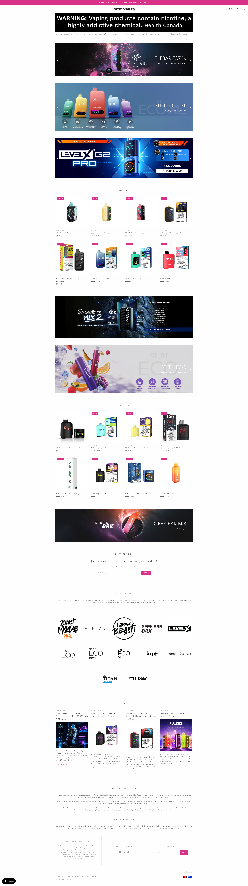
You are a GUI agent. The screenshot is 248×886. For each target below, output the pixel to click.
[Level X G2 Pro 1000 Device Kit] (141, 473)
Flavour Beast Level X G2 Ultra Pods (172, 448)
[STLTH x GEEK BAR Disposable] (176, 212)
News (13, 9)
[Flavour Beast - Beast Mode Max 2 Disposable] (72, 258)
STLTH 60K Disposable (133, 278)
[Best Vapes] (124, 9)
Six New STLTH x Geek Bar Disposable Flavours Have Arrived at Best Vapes (140, 716)
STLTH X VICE (94, 445)
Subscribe (146, 573)
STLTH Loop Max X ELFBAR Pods (136, 448)
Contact (58, 876)
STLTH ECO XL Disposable (100, 278)
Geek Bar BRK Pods (167, 493)
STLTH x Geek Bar (165, 230)
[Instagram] (229, 9)
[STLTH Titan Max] (176, 258)
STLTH (92, 276)
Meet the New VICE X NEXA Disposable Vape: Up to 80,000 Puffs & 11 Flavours (72, 716)
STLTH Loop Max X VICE (99, 448)
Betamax (59, 491)
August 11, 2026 (61, 710)
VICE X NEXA (60, 230)
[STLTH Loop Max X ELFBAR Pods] (141, 427)
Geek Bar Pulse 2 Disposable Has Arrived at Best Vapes (174, 715)
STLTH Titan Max (165, 278)
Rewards (21, 9)
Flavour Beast (60, 276)
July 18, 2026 (129, 710)
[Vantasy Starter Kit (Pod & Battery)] (72, 473)
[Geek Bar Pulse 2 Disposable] (107, 212)
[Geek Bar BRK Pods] (176, 473)
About (64, 876)
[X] (232, 9)
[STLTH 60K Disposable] (141, 258)
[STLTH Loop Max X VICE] (107, 427)
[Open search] (238, 9)
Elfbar (127, 230)
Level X (162, 445)
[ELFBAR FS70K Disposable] (141, 212)
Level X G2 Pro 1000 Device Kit (136, 493)
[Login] (241, 9)
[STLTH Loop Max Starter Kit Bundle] (72, 427)
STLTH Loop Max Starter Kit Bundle (68, 448)
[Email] (226, 9)
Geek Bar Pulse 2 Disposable (101, 233)
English (187, 871)
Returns (77, 876)
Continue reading (61, 764)
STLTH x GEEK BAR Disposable (171, 233)
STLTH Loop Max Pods (98, 493)
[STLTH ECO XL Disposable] (107, 258)
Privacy (82, 876)
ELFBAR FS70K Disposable (134, 233)
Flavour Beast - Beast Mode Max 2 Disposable (68, 279)
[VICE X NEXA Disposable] (72, 212)
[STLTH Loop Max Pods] (107, 473)
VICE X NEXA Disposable (65, 233)
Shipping (70, 876)
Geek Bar (93, 230)
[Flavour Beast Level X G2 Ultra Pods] (176, 427)
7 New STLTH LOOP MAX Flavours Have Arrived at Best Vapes (105, 715)
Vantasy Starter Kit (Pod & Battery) (68, 493)
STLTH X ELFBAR (129, 445)
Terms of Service (91, 876)
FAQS (29, 9)
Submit (183, 852)
